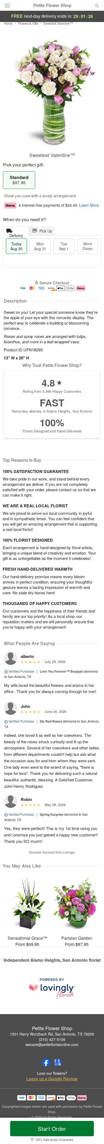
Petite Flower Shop (52, 5)
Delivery (16, 234)
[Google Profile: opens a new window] (58, 1062)
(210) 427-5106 (52, 1039)
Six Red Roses (51, 721)
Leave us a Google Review (52, 1079)
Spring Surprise (51, 814)
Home (8, 23)
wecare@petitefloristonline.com (52, 1044)
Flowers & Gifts (28, 23)
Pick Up (45, 231)
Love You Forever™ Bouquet (61, 671)
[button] (93, 1132)
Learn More (89, 205)
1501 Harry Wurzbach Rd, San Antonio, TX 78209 (52, 1034)
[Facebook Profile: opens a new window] (46, 1062)
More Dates (88, 246)
